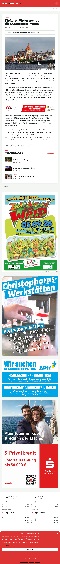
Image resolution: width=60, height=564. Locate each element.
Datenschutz (31, 562)
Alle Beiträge (50, 153)
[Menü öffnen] (56, 8)
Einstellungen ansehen (30, 558)
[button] (57, 533)
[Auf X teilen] (18, 145)
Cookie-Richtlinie (24, 562)
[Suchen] (53, 8)
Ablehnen (30, 554)
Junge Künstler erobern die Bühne (24, 168)
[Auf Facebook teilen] (14, 145)
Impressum (37, 562)
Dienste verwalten (6, 545)
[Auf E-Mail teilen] (25, 145)
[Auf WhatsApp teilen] (11, 145)
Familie (7, 17)
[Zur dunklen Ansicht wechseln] (56, 3)
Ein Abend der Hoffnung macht (22, 160)
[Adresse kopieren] (29, 145)
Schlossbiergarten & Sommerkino (24, 176)
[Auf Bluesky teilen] (22, 145)
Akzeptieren (30, 549)
